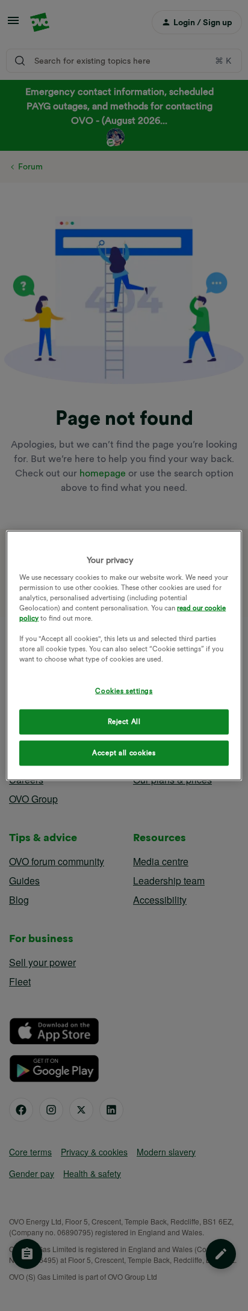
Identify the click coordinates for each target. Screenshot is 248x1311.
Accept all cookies (123, 753)
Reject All (124, 721)
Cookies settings (123, 691)
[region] (123, 656)
